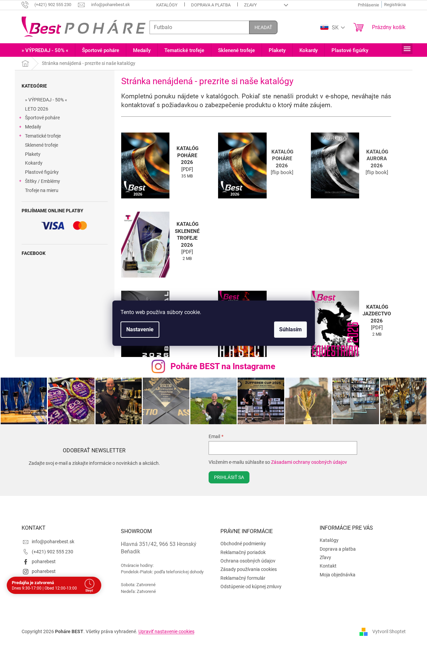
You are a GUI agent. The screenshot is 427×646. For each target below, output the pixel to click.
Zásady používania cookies (248, 569)
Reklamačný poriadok (243, 552)
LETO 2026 (36, 109)
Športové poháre (42, 117)
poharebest (44, 561)
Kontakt (328, 566)
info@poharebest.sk (53, 541)
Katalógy (167, 4)
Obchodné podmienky (243, 543)
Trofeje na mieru (41, 190)
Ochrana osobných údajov (247, 561)
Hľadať (263, 27)
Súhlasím (290, 329)
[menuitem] (45, 50)
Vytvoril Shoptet (389, 631)
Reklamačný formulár (242, 578)
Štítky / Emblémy (42, 181)
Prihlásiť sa (229, 477)
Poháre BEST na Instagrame (222, 366)
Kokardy (34, 163)
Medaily (33, 126)
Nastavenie (140, 329)
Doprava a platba (211, 4)
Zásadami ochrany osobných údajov (309, 462)
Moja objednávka (337, 574)
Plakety (33, 154)
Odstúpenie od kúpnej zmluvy (251, 586)
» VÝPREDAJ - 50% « (46, 99)
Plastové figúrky (42, 172)
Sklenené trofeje (41, 145)
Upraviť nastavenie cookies (166, 631)
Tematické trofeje (43, 136)
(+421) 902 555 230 (52, 551)
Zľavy (250, 4)
